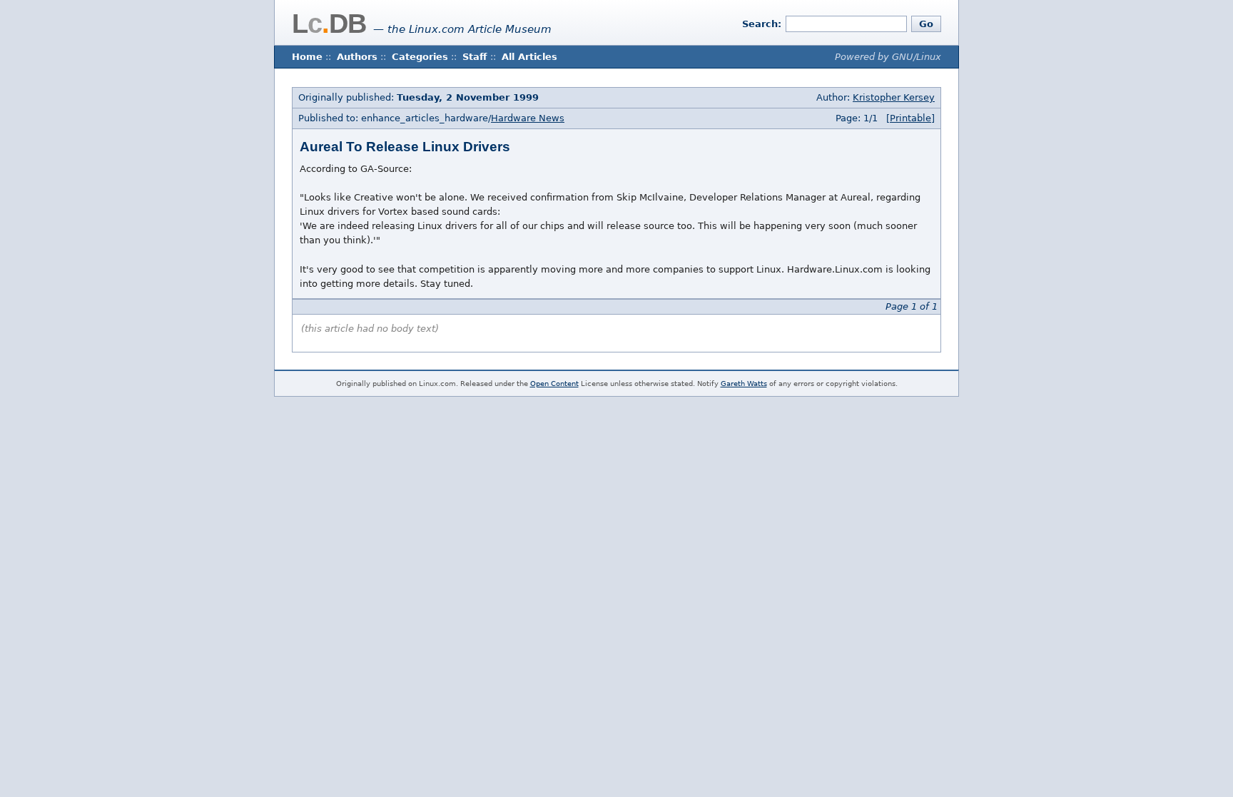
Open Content (554, 383)
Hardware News (527, 118)
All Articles (529, 56)
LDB (329, 23)
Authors (357, 56)
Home (307, 56)
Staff (474, 56)
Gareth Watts (744, 383)
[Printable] (910, 118)
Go (926, 24)
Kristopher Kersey (894, 97)
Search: (761, 24)
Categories (420, 56)
